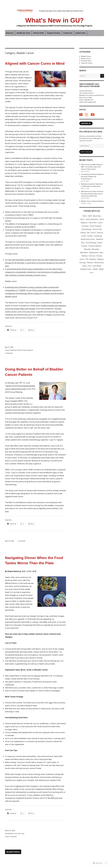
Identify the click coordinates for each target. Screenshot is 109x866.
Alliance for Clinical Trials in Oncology (45, 137)
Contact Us (67, 33)
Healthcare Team (23, 33)
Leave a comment (11, 836)
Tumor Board (97, 266)
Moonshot (87, 249)
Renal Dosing (99, 262)
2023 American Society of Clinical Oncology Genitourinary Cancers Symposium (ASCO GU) (92, 194)
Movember (95, 249)
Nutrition (11, 833)
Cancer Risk (93, 222)
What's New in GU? (54, 20)
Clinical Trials (38, 33)
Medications (84, 252)
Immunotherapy (91, 242)
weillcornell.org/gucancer (87, 102)
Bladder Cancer (86, 56)
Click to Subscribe (86, 152)
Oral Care (18, 833)
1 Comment (9, 353)
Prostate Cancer (86, 61)
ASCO (84, 216)
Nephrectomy (94, 252)
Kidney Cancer (86, 58)
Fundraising (98, 236)
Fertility (89, 236)
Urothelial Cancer (86, 269)
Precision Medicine (95, 246)
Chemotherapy (86, 229)
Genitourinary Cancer (88, 239)
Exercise (100, 232)
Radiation (93, 259)
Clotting (83, 232)
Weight (95, 269)
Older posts (13, 852)
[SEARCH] (102, 76)
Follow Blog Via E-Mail (91, 131)
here (7, 511)
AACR (90, 216)
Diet (6, 833)
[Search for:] (89, 76)
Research (30, 350)
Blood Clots (97, 216)
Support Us (86, 123)
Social (82, 110)
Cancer (82, 219)
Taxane (84, 266)
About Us (10, 33)
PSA (87, 259)
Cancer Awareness (92, 219)
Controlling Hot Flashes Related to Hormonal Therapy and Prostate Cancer (92, 177)
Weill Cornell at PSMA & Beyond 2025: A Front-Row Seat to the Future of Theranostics (91, 167)
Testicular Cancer (86, 63)
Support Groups (53, 33)
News (101, 252)
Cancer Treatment (10, 350)
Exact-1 (93, 232)
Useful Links (80, 33)
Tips (22, 833)
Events (84, 236)
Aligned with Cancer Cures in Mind (35, 63)
